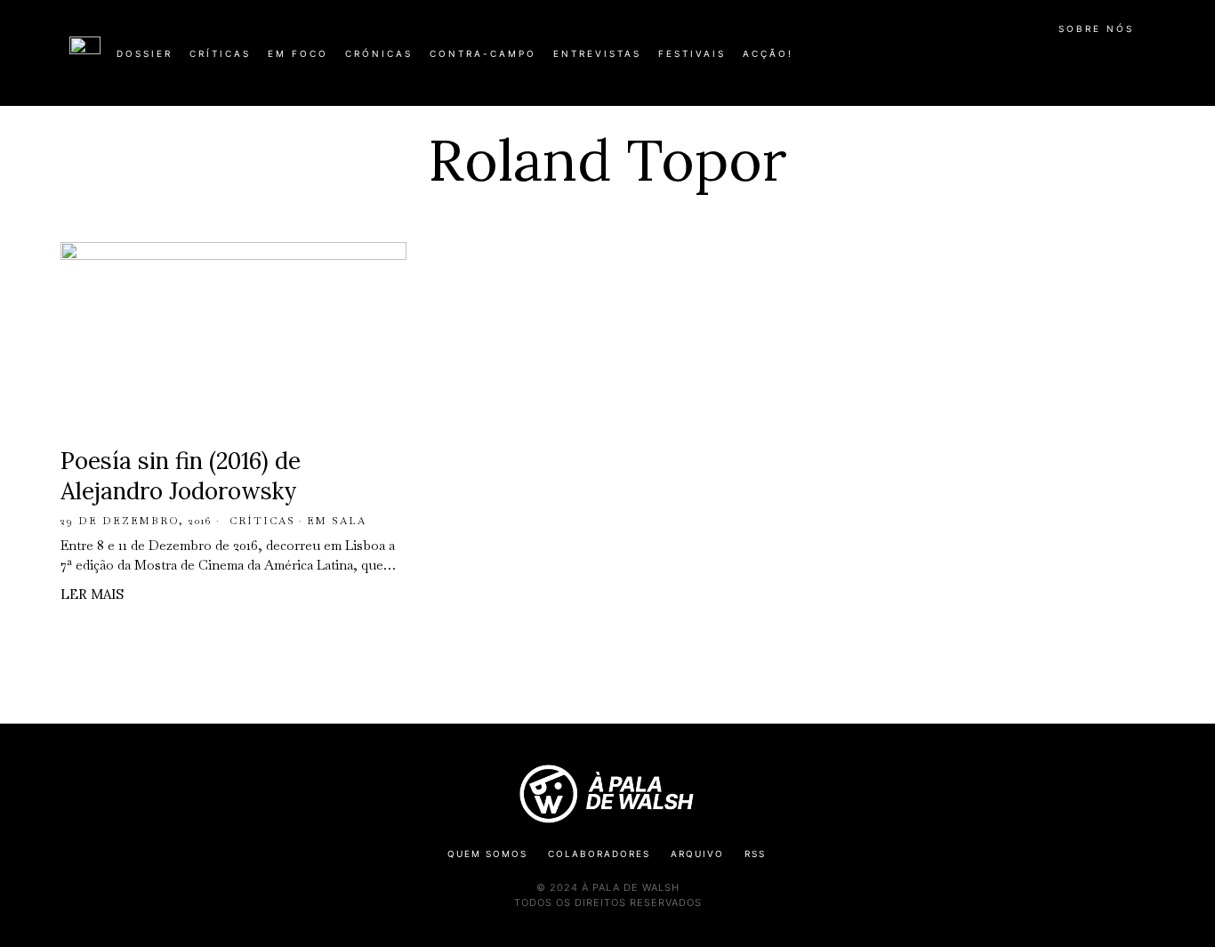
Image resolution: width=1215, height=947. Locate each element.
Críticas (262, 520)
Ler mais (92, 594)
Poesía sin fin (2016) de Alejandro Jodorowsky (180, 476)
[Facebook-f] (974, 60)
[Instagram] (1031, 60)
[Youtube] (1088, 60)
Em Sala (336, 520)
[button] (1137, 63)
